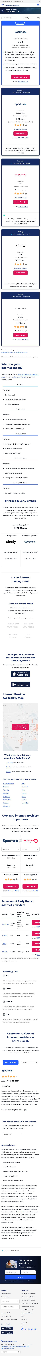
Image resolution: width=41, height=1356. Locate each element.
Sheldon (6, 787)
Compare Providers (5, 1293)
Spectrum (20, 90)
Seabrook (25, 787)
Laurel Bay (25, 803)
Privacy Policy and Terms (23, 1346)
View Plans (18, 133)
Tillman (24, 800)
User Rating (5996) (20, 129)
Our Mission (24, 1319)
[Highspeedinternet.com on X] (26, 1329)
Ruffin (24, 796)
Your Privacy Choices (9, 1348)
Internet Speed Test (6, 1316)
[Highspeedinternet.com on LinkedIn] (35, 1329)
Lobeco (6, 803)
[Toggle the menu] (38, 5)
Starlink (20, 294)
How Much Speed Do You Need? (9, 1319)
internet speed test (19, 377)
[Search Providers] (17, 1301)
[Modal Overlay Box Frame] (20, 1270)
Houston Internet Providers (28, 1300)
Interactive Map (20, 727)
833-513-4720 (23, 138)
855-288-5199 (23, 340)
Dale (23, 790)
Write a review (10, 1062)
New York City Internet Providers (29, 1303)
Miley (23, 783)
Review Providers (5, 1297)
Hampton (6, 796)
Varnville (6, 790)
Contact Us (24, 1322)
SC (7, 1250)
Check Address (18, 77)
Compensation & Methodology (8, 1346)
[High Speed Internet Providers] (10, 5)
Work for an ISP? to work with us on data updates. (19, 357)
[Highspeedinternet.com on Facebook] (22, 1329)
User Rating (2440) (20, 268)
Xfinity (20, 232)
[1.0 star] (15, 125)
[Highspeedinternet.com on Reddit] (32, 1329)
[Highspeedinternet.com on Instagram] (29, 1329)
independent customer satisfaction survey (14, 352)
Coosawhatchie (8, 783)
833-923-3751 (23, 206)
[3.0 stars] (20, 125)
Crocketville (7, 800)
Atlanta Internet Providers (27, 1309)
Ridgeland (6, 806)
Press (22, 1326)
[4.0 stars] (23, 125)
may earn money (7, 1)
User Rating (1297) (20, 198)
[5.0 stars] (26, 125)
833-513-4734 (23, 81)
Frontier (20, 161)
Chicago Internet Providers (28, 1297)
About (23, 1316)
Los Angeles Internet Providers (28, 1293)
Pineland (6, 793)
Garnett (24, 793)
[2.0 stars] (18, 125)
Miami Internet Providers (27, 1306)
